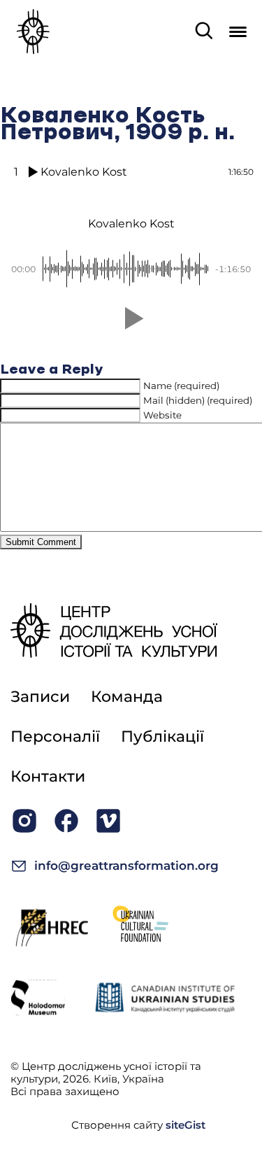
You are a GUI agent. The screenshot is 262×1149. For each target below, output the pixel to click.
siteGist (185, 1125)
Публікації (162, 736)
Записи (40, 696)
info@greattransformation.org (126, 866)
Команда (127, 696)
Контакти (47, 776)
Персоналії (55, 736)
